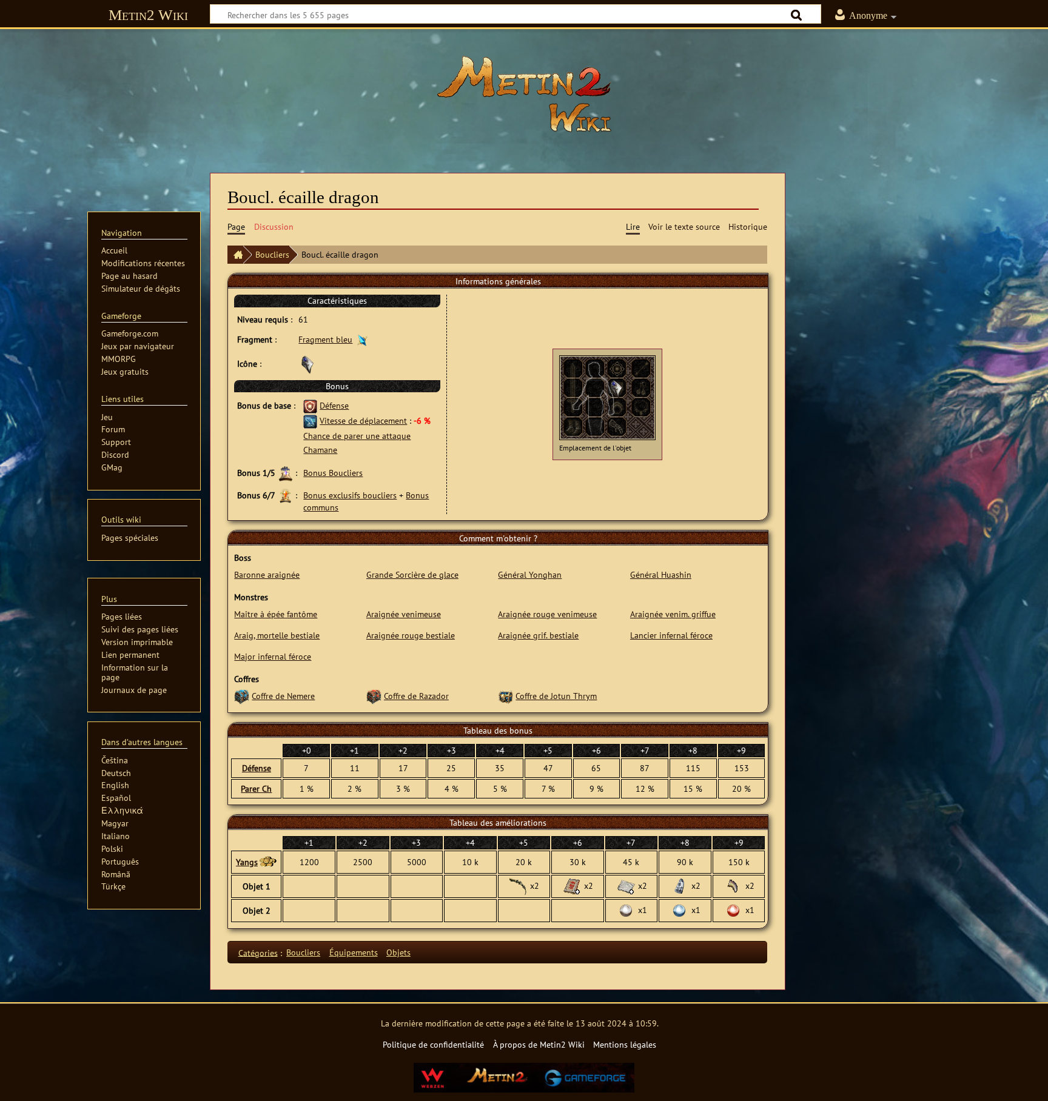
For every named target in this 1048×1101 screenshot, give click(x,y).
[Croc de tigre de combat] (733, 885)
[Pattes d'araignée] (518, 885)
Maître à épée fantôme (275, 614)
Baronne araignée (267, 574)
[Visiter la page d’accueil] (524, 94)
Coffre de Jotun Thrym (556, 695)
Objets (398, 952)
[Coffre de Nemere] (241, 695)
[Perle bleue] (679, 909)
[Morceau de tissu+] (626, 885)
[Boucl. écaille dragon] (616, 387)
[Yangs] (267, 862)
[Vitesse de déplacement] (310, 420)
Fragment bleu (325, 339)
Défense (334, 405)
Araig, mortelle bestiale (277, 635)
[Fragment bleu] (362, 339)
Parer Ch (256, 788)
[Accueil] (235, 255)
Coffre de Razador (416, 695)
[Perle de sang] (733, 909)
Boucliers (272, 254)
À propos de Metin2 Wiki (539, 1044)
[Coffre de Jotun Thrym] (505, 695)
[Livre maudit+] (572, 885)
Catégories (258, 952)
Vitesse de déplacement (363, 420)
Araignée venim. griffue (673, 614)
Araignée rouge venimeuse (547, 614)
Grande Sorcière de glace (412, 574)
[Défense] (310, 405)
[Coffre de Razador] (373, 695)
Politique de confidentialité (433, 1044)
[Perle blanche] (626, 909)
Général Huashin (660, 574)
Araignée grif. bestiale (538, 635)
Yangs (247, 862)
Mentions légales (624, 1044)
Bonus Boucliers (333, 472)
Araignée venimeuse (403, 614)
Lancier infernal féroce (671, 635)
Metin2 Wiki (148, 15)
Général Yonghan (530, 574)
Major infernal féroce (272, 656)
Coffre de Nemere (283, 695)
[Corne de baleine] (679, 885)
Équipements (353, 952)
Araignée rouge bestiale (410, 635)
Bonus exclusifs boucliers (350, 495)
